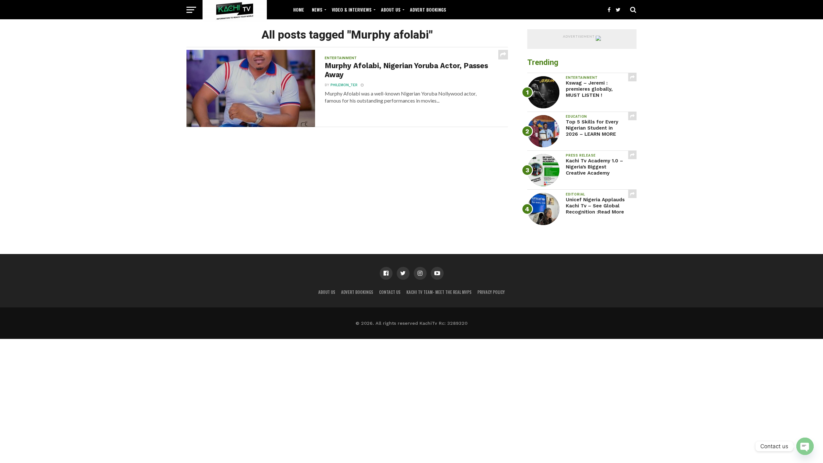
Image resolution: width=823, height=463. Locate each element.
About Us (391, 9)
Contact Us (390, 292)
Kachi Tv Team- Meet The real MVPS (439, 292)
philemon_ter (343, 85)
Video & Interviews (352, 9)
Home (298, 9)
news (317, 9)
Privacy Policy (491, 292)
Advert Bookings (428, 9)
